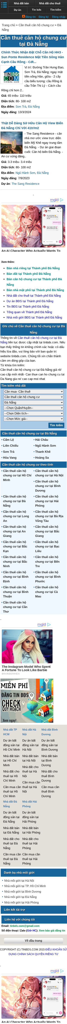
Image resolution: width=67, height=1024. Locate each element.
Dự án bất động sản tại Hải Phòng (30, 817)
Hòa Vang (9, 457)
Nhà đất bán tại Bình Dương (49, 760)
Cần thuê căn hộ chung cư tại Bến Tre (47, 561)
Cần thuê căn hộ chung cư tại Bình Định (15, 577)
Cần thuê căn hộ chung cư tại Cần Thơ (15, 607)
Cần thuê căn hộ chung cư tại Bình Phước (48, 577)
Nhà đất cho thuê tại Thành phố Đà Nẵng (34, 295)
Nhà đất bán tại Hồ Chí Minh (11, 760)
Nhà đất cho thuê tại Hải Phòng (30, 843)
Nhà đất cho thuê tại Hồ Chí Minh (11, 776)
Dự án (17, 10)
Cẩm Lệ (8, 439)
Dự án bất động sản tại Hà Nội (30, 745)
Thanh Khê (42, 451)
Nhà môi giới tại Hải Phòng (21, 902)
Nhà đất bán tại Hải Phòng (31, 830)
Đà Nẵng (34, 106)
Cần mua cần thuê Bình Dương (50, 791)
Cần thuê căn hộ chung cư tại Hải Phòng (47, 501)
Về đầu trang (33, 940)
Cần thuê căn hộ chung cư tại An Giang (14, 531)
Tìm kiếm (55, 9)
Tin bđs (36, 9)
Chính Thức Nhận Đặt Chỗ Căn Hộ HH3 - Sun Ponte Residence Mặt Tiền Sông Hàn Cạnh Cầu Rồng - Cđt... (32, 57)
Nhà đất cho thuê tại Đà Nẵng (11, 843)
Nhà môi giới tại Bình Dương (22, 891)
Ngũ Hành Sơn (25, 173)
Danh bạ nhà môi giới (19, 872)
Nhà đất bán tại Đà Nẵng (11, 830)
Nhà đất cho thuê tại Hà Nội (30, 771)
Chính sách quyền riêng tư (37, 954)
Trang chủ (8, 25)
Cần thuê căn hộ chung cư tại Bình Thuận (15, 592)
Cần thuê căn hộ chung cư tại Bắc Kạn (15, 546)
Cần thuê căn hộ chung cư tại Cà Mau (46, 592)
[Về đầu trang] (63, 1019)
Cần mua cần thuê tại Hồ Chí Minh (12, 791)
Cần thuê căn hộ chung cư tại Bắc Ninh (15, 561)
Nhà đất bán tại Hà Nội (30, 758)
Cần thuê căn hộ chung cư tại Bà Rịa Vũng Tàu (49, 516)
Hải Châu (41, 439)
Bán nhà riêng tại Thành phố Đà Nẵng (33, 268)
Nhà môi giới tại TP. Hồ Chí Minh (25, 886)
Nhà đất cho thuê (49, 3)
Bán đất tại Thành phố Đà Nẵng (29, 274)
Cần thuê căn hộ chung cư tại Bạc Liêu (47, 546)
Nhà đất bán (21, 3)
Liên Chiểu (10, 445)
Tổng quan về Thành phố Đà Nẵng (29, 312)
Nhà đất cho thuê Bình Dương (49, 776)
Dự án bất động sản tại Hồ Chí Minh (11, 745)
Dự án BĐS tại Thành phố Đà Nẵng (30, 301)
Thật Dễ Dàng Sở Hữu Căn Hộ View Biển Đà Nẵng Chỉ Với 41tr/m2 (32, 125)
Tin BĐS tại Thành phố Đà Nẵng (28, 306)
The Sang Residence (25, 183)
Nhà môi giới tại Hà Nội (19, 880)
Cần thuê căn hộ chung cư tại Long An (16, 516)
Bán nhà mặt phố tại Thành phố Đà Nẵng (35, 290)
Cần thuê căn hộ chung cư (36, 25)
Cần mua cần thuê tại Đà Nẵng (12, 859)
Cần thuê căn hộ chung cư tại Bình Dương (48, 486)
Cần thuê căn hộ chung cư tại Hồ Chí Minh (17, 475)
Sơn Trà (21, 106)
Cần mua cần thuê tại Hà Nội (31, 787)
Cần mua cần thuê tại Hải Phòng (31, 859)
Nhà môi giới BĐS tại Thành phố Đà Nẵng (34, 317)
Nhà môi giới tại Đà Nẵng (20, 897)
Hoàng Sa (42, 457)
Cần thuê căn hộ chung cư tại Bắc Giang (47, 531)
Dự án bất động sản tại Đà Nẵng (11, 817)
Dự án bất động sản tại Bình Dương (49, 745)
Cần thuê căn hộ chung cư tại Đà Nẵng (14, 501)
